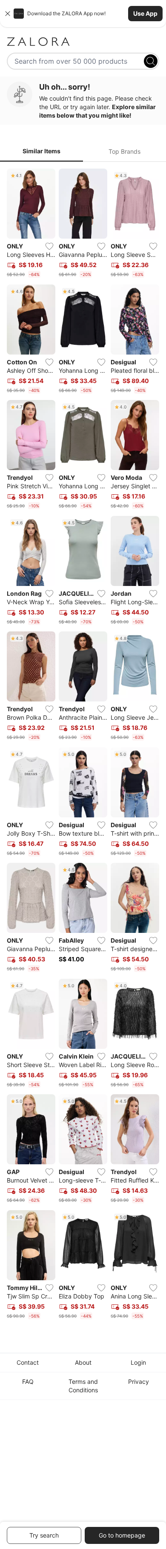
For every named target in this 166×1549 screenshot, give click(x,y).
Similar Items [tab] (41, 151)
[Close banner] (7, 13)
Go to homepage (122, 1535)
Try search (44, 1535)
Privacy (138, 1381)
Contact (28, 1362)
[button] (83, 13)
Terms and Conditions (83, 1386)
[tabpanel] (83, 745)
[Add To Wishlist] (49, 246)
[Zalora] (83, 41)
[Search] (150, 61)
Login (138, 1362)
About (83, 1362)
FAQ (28, 1381)
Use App (145, 13)
